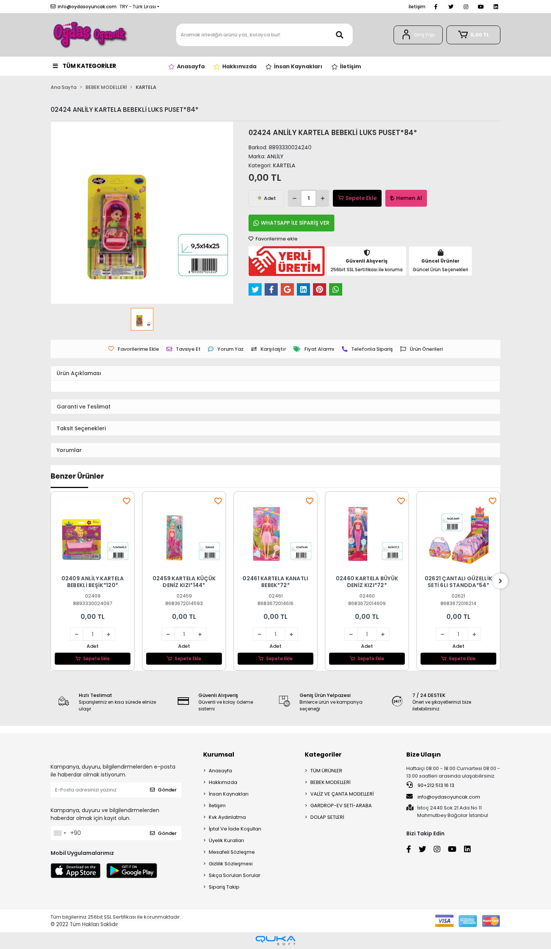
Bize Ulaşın (423, 754)
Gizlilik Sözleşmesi (231, 863)
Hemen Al (409, 198)
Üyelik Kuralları (226, 840)
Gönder (167, 789)
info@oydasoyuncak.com (449, 796)
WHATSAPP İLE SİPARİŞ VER (295, 223)
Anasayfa (220, 770)
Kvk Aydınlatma (227, 817)
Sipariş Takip (224, 886)
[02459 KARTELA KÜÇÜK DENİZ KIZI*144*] (184, 533)
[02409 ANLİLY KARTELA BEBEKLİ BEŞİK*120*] (92, 533)
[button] (418, 35)
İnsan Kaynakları (229, 793)
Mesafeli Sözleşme (232, 852)
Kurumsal (218, 754)
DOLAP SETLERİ (327, 817)
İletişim (417, 6)
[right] (500, 581)
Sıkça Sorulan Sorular (235, 875)
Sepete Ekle (361, 198)
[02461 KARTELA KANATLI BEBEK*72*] (275, 533)
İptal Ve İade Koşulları (235, 828)
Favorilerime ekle (276, 238)
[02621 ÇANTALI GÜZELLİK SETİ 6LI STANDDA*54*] (458, 533)
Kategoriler (323, 754)
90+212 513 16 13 (435, 785)
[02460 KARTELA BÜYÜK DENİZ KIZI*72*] (367, 533)
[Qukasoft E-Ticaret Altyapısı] (275, 940)
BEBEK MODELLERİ (330, 782)
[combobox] (59, 833)
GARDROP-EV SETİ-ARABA (341, 805)
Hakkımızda (223, 782)
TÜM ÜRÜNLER (326, 770)
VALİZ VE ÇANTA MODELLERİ (342, 793)
